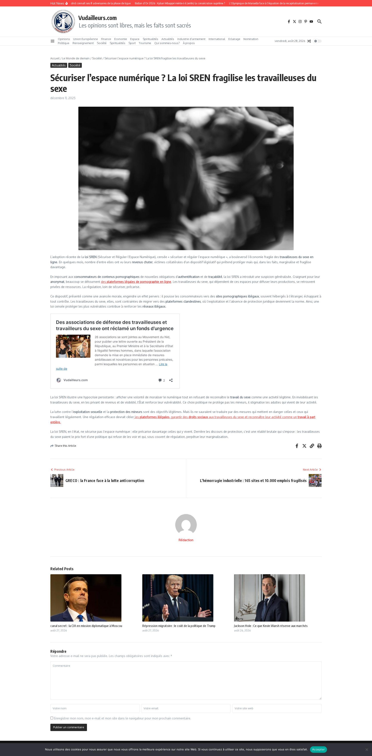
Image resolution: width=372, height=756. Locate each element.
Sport (132, 43)
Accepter (318, 749)
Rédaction (186, 540)
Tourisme (145, 43)
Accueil (55, 58)
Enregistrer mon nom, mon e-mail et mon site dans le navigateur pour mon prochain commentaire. (122, 718)
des (136, 281)
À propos (189, 43)
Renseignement (83, 43)
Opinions (64, 39)
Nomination (250, 39)
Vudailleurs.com (97, 17)
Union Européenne (85, 39)
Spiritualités (150, 39)
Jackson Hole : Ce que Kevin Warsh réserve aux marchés (271, 626)
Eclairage (234, 39)
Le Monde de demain (76, 58)
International (217, 39)
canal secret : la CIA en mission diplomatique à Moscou (86, 626)
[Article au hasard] (309, 41)
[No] (366, 749)
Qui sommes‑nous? (167, 43)
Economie (120, 39)
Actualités (167, 39)
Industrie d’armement (191, 39)
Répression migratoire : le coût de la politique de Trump (178, 626)
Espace (135, 39)
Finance (106, 39)
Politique (63, 43)
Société (102, 43)
